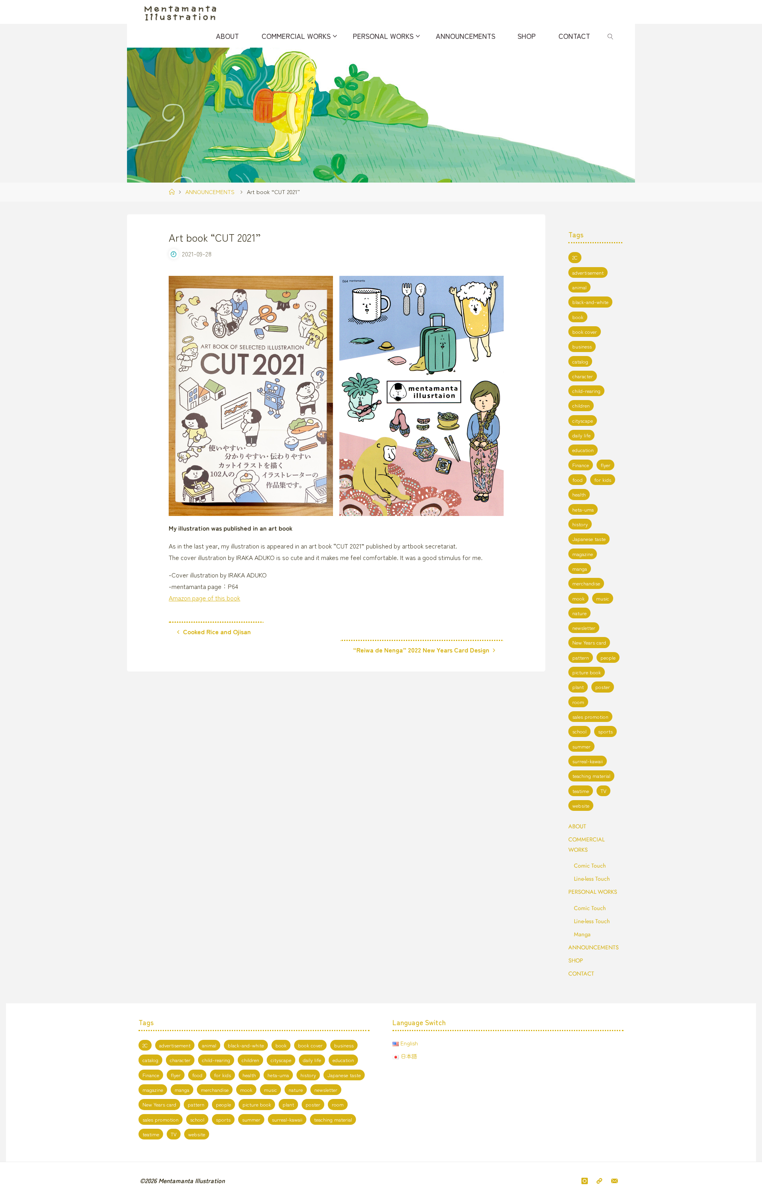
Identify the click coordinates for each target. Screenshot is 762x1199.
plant (578, 687)
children (581, 405)
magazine (582, 554)
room (578, 702)
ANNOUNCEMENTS (210, 191)
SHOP (575, 960)
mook (578, 598)
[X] (599, 1181)
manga (579, 568)
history (580, 524)
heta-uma (583, 509)
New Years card (589, 642)
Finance (580, 465)
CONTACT (581, 974)
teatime (580, 791)
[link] (610, 36)
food (577, 479)
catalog (580, 361)
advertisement (588, 272)
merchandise (586, 583)
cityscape (582, 420)
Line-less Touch (592, 879)
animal (579, 287)
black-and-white (590, 302)
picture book (586, 672)
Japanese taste (589, 539)
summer (581, 746)
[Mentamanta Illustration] (180, 12)
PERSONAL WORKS (592, 892)
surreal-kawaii (587, 761)
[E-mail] (614, 1181)
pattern (580, 657)
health (579, 494)
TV (603, 791)
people (608, 657)
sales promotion (590, 716)
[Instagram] (584, 1181)
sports (605, 731)
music (602, 598)
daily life (581, 435)
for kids (602, 479)
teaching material (591, 775)
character (582, 376)
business (582, 346)
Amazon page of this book (204, 597)
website (580, 805)
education (583, 450)
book (577, 317)
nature (579, 613)
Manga (582, 934)
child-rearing (586, 391)
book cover (584, 331)
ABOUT (577, 826)
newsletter (583, 627)
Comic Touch (590, 866)
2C (574, 257)
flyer (605, 465)
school (579, 731)
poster (602, 687)
